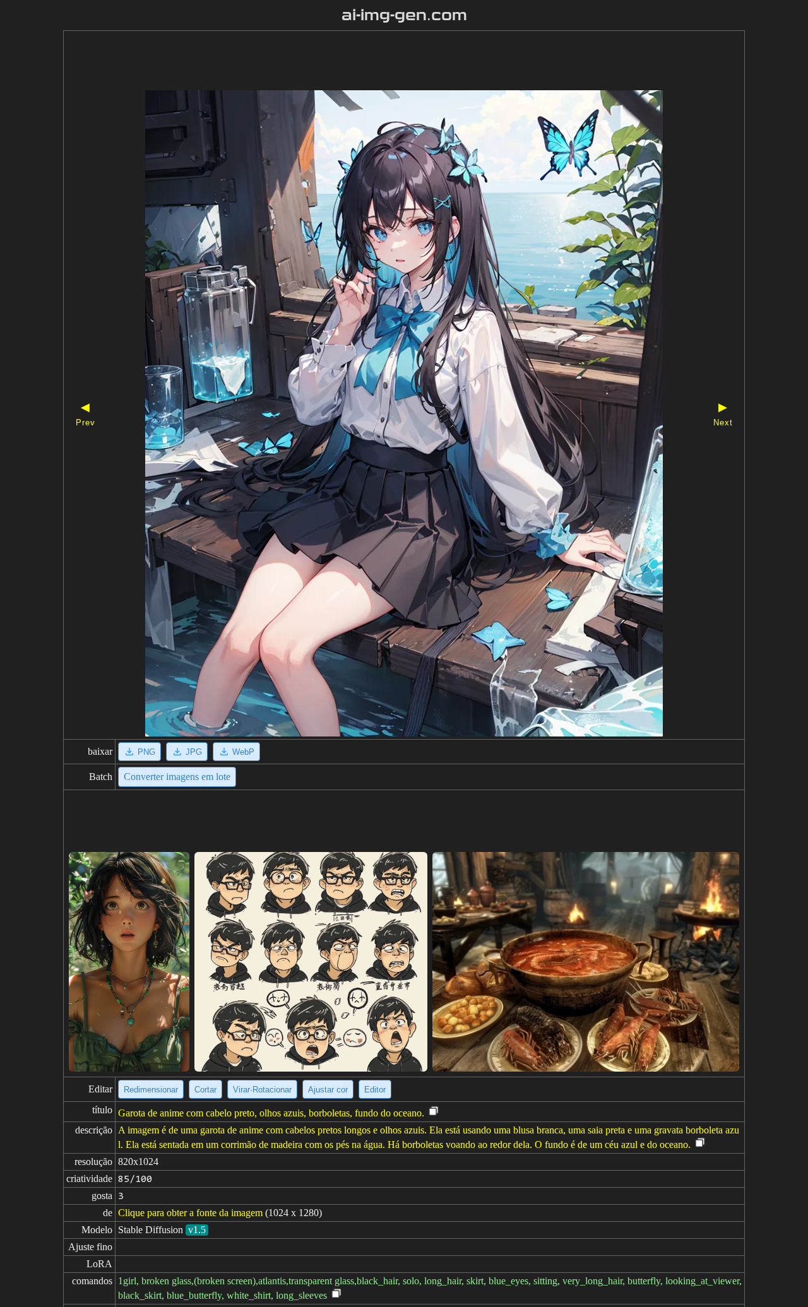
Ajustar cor (328, 1089)
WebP (243, 752)
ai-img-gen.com (404, 15)
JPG (194, 752)
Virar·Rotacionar (262, 1089)
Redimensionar (151, 1089)
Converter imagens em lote (177, 776)
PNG (146, 752)
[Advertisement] (382, 61)
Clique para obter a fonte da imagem (190, 1212)
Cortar (205, 1089)
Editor (375, 1089)
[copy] (433, 1111)
